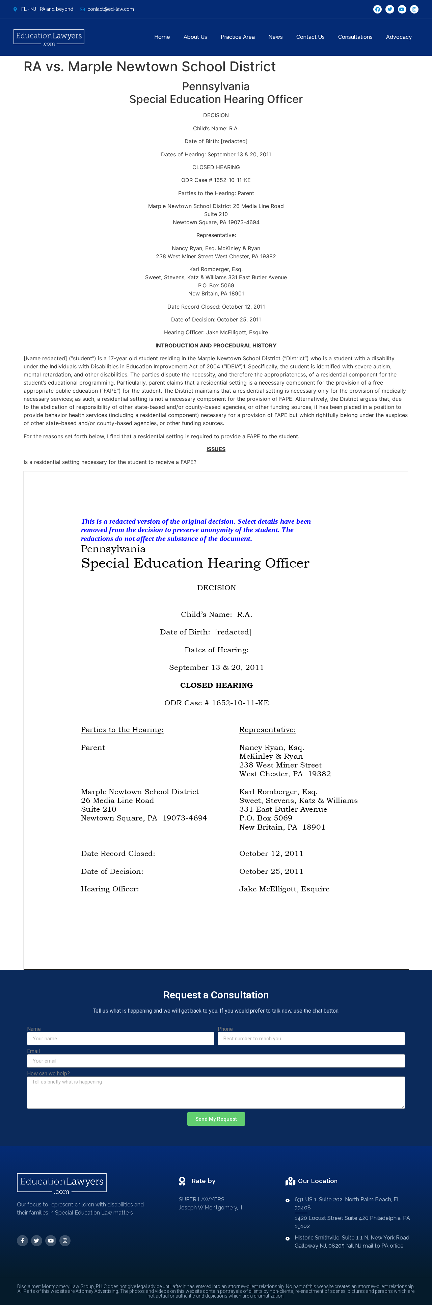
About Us (195, 37)
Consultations (355, 37)
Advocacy (399, 37)
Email (33, 1051)
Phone (225, 1029)
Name (34, 1029)
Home (162, 37)
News (275, 37)
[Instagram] (414, 9)
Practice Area (238, 37)
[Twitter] (389, 9)
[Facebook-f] (22, 1240)
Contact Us (310, 37)
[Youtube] (402, 9)
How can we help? (48, 1073)
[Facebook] (377, 9)
